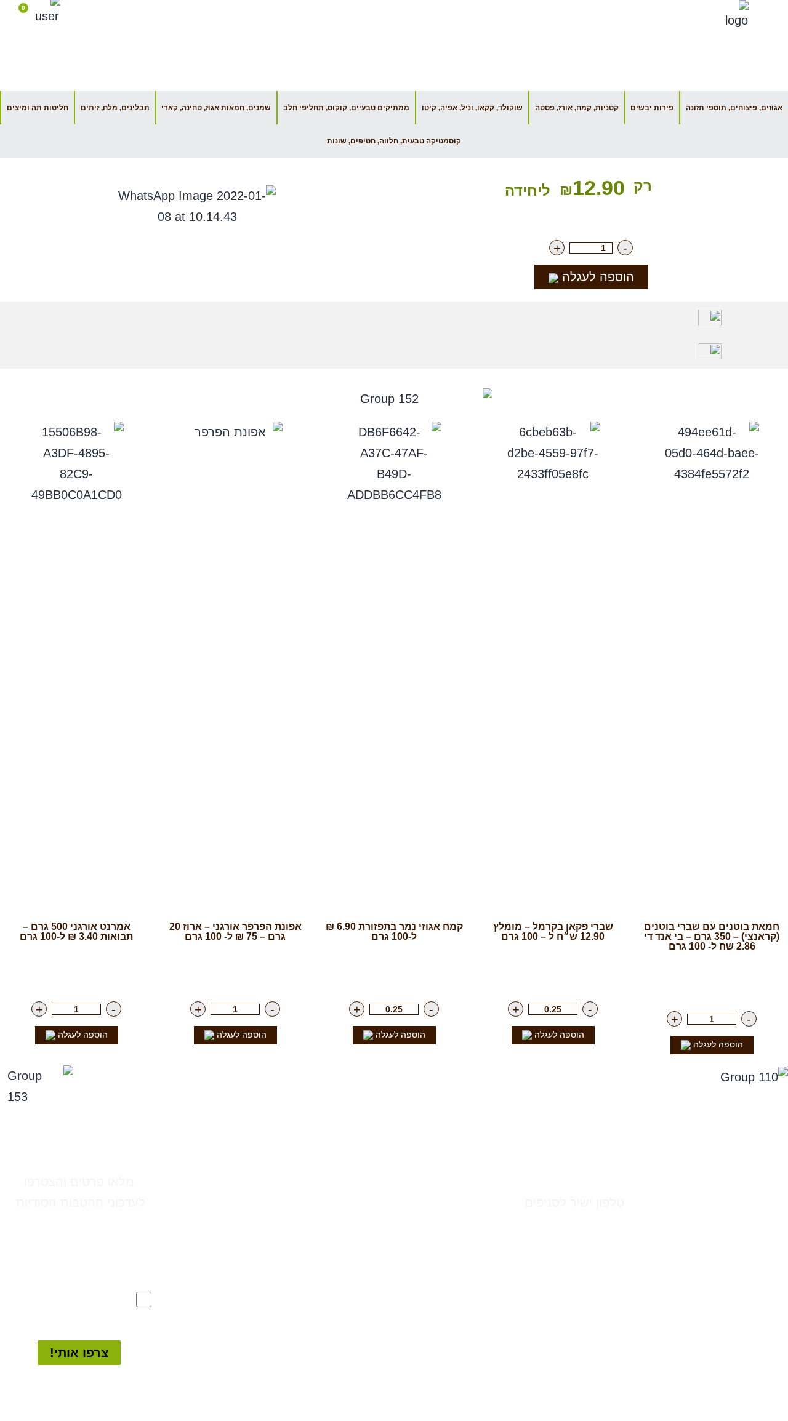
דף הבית (550, 15)
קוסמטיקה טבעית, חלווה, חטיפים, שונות (394, 141)
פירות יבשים (651, 107)
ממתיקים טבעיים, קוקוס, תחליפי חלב (346, 107)
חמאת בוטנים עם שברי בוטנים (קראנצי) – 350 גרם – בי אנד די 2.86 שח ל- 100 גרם (711, 936)
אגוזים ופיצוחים (431, 1223)
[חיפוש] (82, 13)
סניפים (764, 1178)
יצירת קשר (405, 15)
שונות (453, 1391)
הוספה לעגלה (596, 277)
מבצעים (448, 1181)
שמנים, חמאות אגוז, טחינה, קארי (216, 107)
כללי (456, 1202)
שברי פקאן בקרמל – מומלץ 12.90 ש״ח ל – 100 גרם (553, 931)
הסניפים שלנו (479, 15)
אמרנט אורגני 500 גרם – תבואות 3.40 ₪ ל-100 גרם (76, 931)
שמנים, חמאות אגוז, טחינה (403, 1328)
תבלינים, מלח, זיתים (115, 107)
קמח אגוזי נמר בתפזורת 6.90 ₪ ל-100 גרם (394, 931)
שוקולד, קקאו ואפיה (420, 1349)
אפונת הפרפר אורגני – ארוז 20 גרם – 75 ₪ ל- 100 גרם (235, 931)
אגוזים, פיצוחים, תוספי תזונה (734, 107)
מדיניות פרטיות (742, 1253)
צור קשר (602, 1175)
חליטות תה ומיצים (37, 107)
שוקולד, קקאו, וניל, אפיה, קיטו (472, 107)
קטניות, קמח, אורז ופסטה (407, 1307)
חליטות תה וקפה (427, 1370)
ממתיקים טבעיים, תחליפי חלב (396, 1286)
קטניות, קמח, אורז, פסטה (577, 107)
